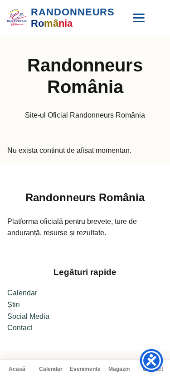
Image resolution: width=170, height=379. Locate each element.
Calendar (51, 369)
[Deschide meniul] (139, 18)
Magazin (119, 369)
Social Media (28, 316)
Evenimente (85, 369)
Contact (19, 328)
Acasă (17, 369)
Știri (13, 304)
